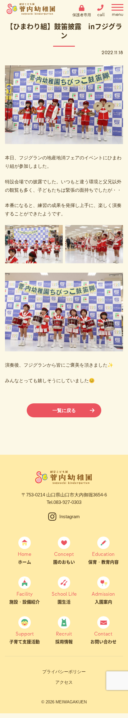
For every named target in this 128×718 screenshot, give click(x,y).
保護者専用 (81, 15)
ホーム (24, 557)
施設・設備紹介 (24, 597)
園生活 (64, 597)
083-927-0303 (67, 502)
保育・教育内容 (103, 557)
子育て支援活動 (24, 637)
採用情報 (64, 637)
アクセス (64, 682)
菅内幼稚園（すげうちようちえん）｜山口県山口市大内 (31, 11)
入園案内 (103, 597)
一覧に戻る (64, 410)
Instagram (69, 516)
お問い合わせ (103, 637)
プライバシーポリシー (64, 671)
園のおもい (64, 557)
